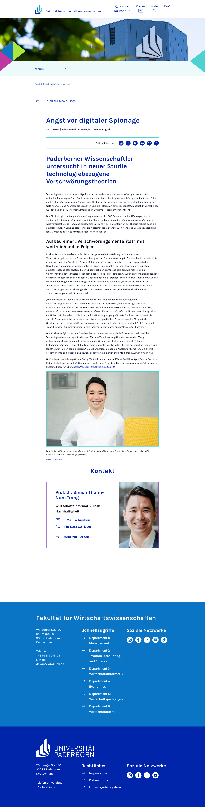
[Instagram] (130, 640)
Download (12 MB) (54, 459)
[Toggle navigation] (66, 69)
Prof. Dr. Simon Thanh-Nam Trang (80, 495)
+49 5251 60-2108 (48, 655)
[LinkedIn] (147, 640)
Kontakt (39, 68)
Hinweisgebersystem (105, 787)
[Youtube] (155, 640)
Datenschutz (98, 780)
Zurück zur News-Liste (59, 101)
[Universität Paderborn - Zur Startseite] (38, 9)
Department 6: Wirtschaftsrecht (102, 709)
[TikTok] (164, 640)
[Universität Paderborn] (102, 748)
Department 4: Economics (100, 683)
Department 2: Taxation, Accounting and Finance (105, 656)
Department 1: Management (99, 640)
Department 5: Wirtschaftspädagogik (106, 696)
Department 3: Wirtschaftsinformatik (106, 671)
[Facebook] (138, 640)
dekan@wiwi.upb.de (50, 664)
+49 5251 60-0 (45, 787)
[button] (123, 9)
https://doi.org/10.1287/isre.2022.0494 (94, 366)
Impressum (98, 773)
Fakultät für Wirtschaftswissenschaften (73, 11)
